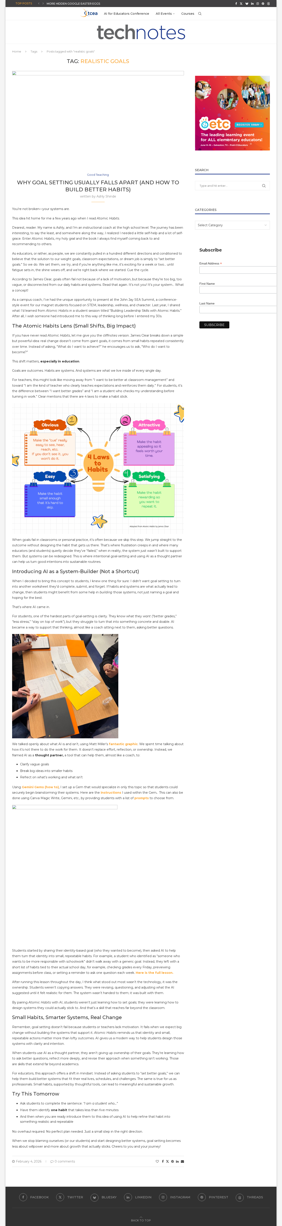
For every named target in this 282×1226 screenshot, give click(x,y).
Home (16, 51)
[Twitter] (241, 3)
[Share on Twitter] (167, 1161)
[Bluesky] (246, 3)
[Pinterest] (263, 3)
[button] (39, 3)
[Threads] (268, 3)
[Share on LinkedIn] (177, 1161)
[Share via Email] (182, 1161)
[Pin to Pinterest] (172, 1161)
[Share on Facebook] (163, 1161)
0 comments (65, 1161)
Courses (187, 14)
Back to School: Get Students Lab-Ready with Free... (88, 3)
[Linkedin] (252, 3)
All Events (164, 14)
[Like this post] (157, 1161)
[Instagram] (257, 3)
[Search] (200, 13)
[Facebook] (236, 3)
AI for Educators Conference (126, 14)
